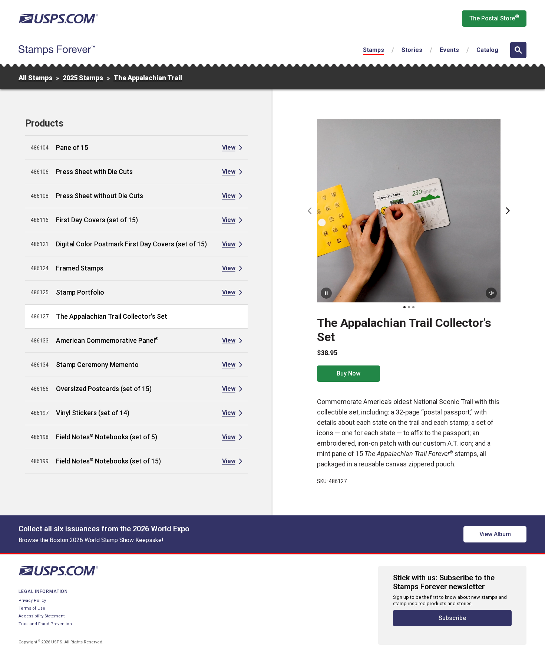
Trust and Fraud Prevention (45, 623)
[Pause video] (326, 293)
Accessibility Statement (42, 616)
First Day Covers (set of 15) (97, 220)
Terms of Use (32, 608)
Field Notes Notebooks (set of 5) (106, 437)
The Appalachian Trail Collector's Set (111, 316)
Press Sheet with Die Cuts (94, 172)
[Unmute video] (491, 293)
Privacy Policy (32, 600)
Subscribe (452, 617)
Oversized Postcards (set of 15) (104, 389)
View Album (495, 534)
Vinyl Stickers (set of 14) (92, 413)
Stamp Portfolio (80, 292)
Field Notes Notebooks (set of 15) (108, 461)
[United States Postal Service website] (58, 18)
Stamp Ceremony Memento (97, 364)
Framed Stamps (79, 268)
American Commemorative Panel (107, 340)
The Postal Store (494, 18)
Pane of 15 (72, 147)
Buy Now (348, 373)
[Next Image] (508, 210)
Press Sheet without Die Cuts (99, 196)
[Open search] (518, 50)
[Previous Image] (309, 210)
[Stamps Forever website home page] (57, 50)
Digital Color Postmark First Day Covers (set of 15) (131, 244)
